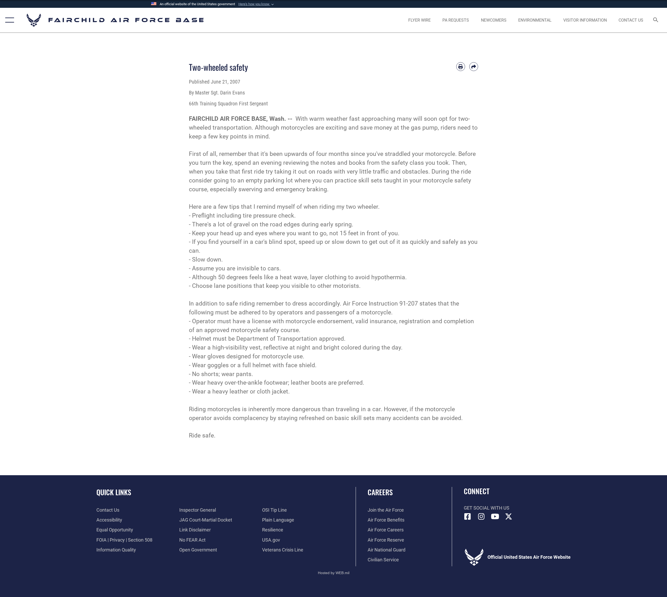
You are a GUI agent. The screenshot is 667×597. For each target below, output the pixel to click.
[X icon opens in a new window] (508, 516)
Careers (380, 492)
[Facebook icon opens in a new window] (468, 516)
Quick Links (113, 492)
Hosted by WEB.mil (333, 573)
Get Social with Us (486, 508)
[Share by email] (473, 66)
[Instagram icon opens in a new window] (481, 516)
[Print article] (460, 66)
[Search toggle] (656, 20)
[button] (256, 4)
